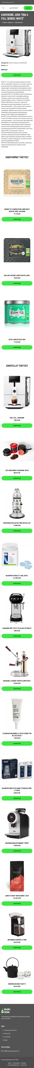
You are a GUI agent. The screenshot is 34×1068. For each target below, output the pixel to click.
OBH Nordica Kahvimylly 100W (17, 940)
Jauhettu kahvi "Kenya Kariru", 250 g (17, 896)
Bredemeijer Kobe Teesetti (17, 984)
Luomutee (7, 1037)
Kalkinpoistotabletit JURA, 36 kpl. (17, 576)
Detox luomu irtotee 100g (17, 339)
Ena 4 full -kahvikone (17, 418)
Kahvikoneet (19, 22)
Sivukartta (23, 1065)
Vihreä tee (7, 1033)
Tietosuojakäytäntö (13, 1065)
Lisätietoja (17, 75)
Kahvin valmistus (8, 22)
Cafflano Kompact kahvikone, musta (17, 470)
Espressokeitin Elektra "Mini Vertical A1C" (17, 523)
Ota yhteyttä (16, 1063)
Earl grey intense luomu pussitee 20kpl (17, 275)
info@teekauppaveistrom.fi (8, 2)
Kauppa (28, 8)
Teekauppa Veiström (10, 1030)
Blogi (5, 1040)
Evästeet (23, 1063)
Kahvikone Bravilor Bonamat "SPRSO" (17, 843)
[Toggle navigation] (3, 7)
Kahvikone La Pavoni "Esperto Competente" (17, 681)
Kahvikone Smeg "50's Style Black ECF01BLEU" (17, 628)
